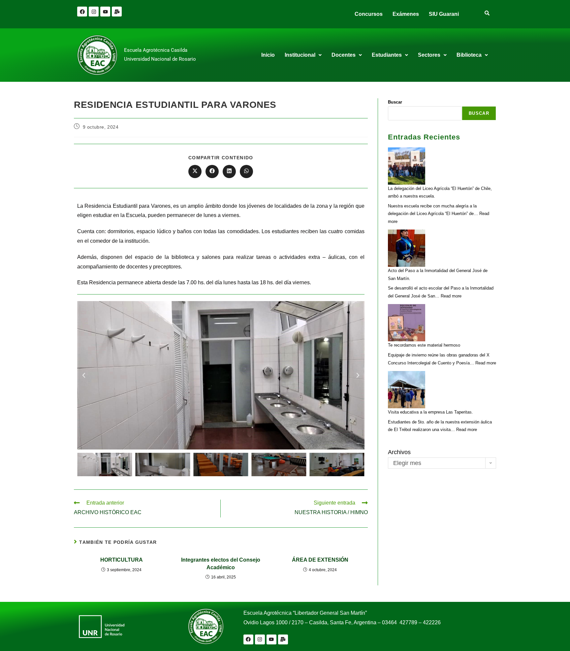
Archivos (399, 452)
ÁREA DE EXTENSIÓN (320, 560)
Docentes (344, 55)
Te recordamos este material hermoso (424, 345)
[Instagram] (94, 11)
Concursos (369, 14)
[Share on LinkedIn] (229, 171)
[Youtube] (105, 11)
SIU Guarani (444, 14)
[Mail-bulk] (117, 11)
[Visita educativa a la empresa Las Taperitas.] (406, 389)
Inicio (268, 55)
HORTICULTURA (121, 560)
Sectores (429, 55)
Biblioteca (469, 55)
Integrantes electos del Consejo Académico (220, 563)
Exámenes (406, 14)
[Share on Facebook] (212, 171)
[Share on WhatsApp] (246, 171)
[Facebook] (82, 11)
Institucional (300, 55)
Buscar (395, 102)
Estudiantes (387, 55)
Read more (451, 296)
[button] (303, 55)
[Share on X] (195, 171)
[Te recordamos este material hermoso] (406, 322)
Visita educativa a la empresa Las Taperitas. (430, 412)
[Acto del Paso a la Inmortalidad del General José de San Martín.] (406, 248)
